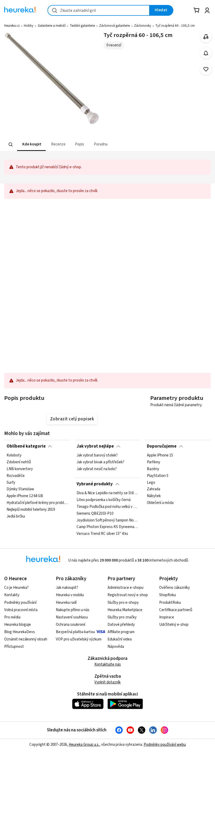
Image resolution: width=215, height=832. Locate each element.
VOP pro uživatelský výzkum (78, 639)
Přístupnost (14, 646)
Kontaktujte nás (107, 664)
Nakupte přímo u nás (72, 610)
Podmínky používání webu (165, 744)
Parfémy (153, 462)
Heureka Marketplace (125, 610)
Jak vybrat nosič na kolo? (97, 469)
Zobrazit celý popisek (72, 419)
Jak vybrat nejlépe (95, 446)
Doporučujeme (161, 446)
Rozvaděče (16, 475)
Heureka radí (66, 602)
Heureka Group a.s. (84, 744)
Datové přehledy (121, 624)
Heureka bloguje (17, 624)
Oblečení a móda (160, 503)
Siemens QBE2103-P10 (95, 513)
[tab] (31, 144)
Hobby (28, 25)
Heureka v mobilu (70, 595)
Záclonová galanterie (114, 25)
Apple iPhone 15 (160, 455)
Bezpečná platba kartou (75, 632)
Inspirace (166, 617)
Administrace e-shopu (125, 587)
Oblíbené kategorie (26, 446)
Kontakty (11, 595)
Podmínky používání (20, 602)
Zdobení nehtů (19, 462)
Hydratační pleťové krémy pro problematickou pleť (37, 503)
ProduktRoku (170, 602)
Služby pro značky (122, 617)
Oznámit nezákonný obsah (25, 639)
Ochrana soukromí (70, 624)
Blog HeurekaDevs (19, 632)
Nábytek (154, 496)
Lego (151, 482)
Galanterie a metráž (52, 25)
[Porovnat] (206, 36)
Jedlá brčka (16, 516)
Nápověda (116, 646)
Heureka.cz (12, 25)
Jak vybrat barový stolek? (97, 455)
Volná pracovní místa (20, 610)
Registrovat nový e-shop (128, 595)
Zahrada (153, 489)
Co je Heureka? (16, 587)
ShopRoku (167, 595)
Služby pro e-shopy (123, 602)
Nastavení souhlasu (72, 617)
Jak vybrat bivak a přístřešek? (100, 462)
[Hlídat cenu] (206, 53)
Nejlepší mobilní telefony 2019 (31, 509)
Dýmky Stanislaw (20, 489)
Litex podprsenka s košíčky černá (104, 500)
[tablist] (77, 144)
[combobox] (98, 10)
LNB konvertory (20, 469)
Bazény (153, 469)
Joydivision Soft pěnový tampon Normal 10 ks (107, 520)
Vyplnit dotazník (107, 682)
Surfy (11, 482)
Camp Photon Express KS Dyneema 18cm (107, 527)
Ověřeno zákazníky (174, 587)
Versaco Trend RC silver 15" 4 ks (102, 533)
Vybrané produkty (95, 484)
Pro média (12, 617)
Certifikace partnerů (175, 610)
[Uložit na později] (206, 69)
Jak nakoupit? (67, 587)
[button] (31, 144)
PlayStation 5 (157, 475)
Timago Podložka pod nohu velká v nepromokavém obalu (107, 506)
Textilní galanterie (82, 25)
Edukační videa (120, 639)
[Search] (11, 145)
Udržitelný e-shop (174, 624)
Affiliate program (121, 632)
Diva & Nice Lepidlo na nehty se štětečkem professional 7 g (107, 493)
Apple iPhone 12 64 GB (25, 496)
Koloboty (14, 455)
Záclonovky (142, 25)
